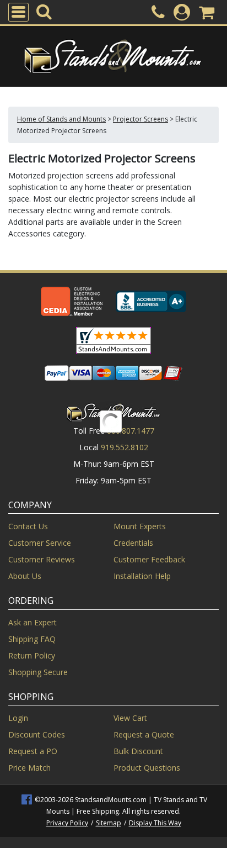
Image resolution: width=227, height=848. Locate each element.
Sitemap (108, 823)
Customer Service (39, 543)
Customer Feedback (149, 559)
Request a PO (32, 751)
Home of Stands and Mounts (61, 119)
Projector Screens (140, 119)
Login (18, 718)
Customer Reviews (41, 559)
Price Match (29, 767)
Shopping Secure (38, 672)
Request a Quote (144, 734)
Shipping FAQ (32, 639)
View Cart (130, 718)
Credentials (133, 543)
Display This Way (155, 823)
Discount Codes (36, 734)
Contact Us (28, 526)
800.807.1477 (130, 430)
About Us (24, 576)
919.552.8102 (124, 447)
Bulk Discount (138, 751)
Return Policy (31, 655)
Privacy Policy (67, 823)
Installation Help (142, 576)
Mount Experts (140, 526)
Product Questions (147, 767)
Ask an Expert (32, 622)
